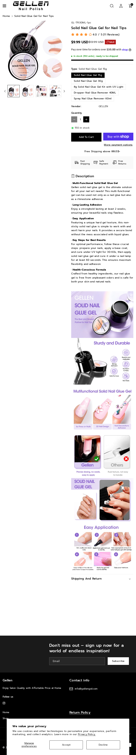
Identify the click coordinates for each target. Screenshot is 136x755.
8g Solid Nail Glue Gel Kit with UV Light (98, 87)
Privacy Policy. (87, 734)
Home (6, 16)
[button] (5, 6)
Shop (5, 718)
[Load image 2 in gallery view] (27, 91)
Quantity (76, 113)
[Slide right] (64, 91)
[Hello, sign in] (121, 6)
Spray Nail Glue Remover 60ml (92, 98)
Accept (66, 745)
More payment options (118, 145)
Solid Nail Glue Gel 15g (88, 75)
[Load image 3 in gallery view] (41, 91)
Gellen (8, 680)
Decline (103, 745)
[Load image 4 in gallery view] (55, 91)
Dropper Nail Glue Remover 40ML (95, 93)
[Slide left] (5, 91)
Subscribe (118, 661)
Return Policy (79, 712)
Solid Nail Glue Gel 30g (88, 81)
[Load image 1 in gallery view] (13, 91)
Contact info (79, 680)
